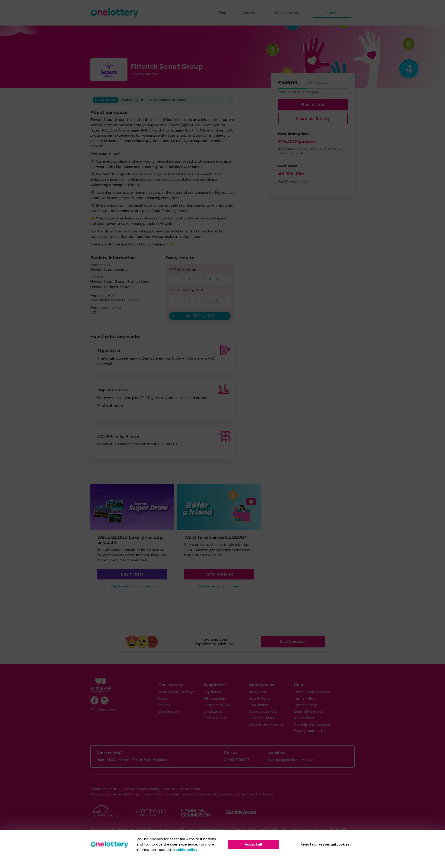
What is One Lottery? (176, 691)
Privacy (164, 704)
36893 (340, 829)
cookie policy (185, 849)
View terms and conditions (132, 586)
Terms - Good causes (312, 691)
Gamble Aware (260, 794)
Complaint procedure (312, 724)
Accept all (253, 844)
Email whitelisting (308, 711)
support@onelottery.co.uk (291, 759)
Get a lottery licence (266, 724)
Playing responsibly (310, 730)
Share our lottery (313, 118)
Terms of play (305, 704)
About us (250, 12)
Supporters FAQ (217, 704)
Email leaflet (259, 704)
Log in (332, 12)
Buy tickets (313, 104)
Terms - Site (304, 698)
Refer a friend (219, 574)
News (162, 698)
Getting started (262, 717)
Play (222, 12)
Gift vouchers (214, 698)
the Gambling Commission (280, 829)
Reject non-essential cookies (325, 844)
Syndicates (212, 711)
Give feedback (293, 641)
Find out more (110, 405)
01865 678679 (236, 759)
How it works (259, 698)
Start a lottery (287, 12)
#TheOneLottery (103, 709)
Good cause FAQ (263, 711)
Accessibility (304, 717)
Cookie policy (169, 711)
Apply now (258, 691)
